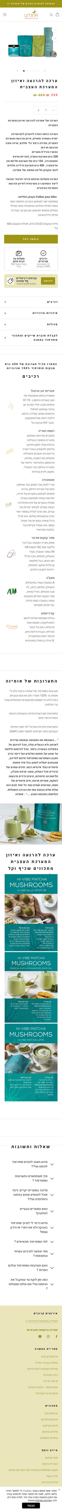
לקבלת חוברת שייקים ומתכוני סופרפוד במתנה (35, 338)
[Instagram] (48, 1336)
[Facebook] (56, 1336)
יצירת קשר (52, 1476)
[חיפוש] (51, 14)
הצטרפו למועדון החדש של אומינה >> (31, 3)
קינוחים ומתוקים (49, 1438)
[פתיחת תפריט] (5, 14)
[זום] (55, 30)
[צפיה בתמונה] (24, 71)
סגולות (52, 324)
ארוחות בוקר (51, 1413)
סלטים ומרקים (50, 1432)
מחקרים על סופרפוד (46, 1393)
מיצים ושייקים (50, 1426)
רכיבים (52, 302)
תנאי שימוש (51, 1458)
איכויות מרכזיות (45, 313)
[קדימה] (44, 70)
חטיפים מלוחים (49, 1420)
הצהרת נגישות (50, 1464)
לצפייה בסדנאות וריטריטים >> (41, 1321)
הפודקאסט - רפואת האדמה (43, 1387)
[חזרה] (17, 70)
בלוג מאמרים (50, 1375)
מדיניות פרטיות (50, 1482)
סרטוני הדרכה (50, 1381)
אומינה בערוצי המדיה (46, 1363)
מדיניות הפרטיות (43, 1500)
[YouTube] (40, 1336)
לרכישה (48, 281)
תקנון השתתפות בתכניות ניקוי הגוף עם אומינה (33, 1470)
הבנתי (31, 1505)
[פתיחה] (57, 14)
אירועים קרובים (49, 1357)
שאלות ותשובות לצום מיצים (42, 1369)
